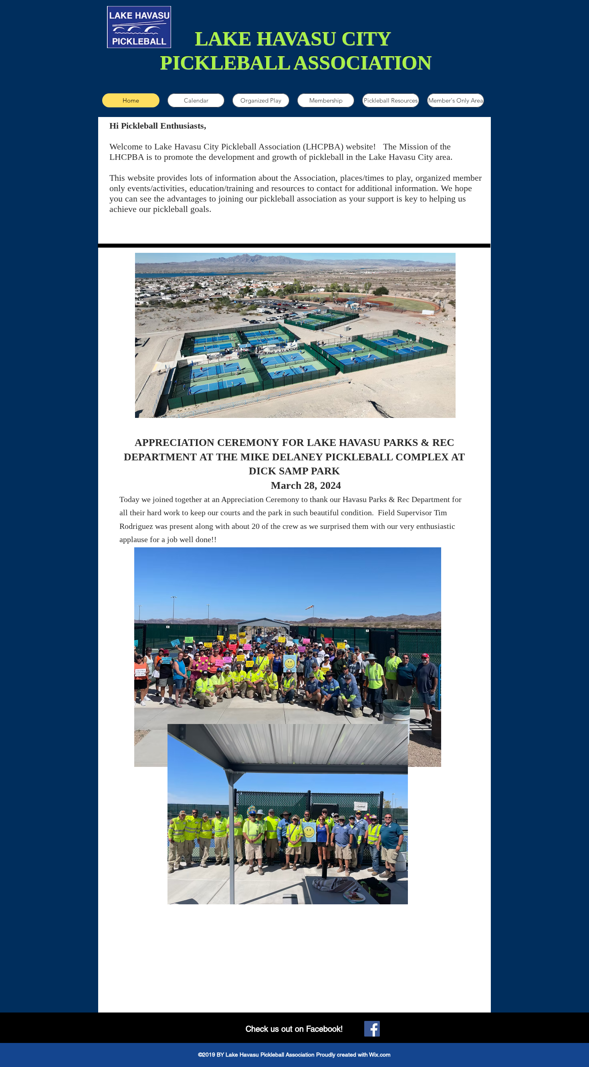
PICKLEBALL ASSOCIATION (296, 62)
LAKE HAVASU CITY (295, 38)
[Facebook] (372, 1029)
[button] (260, 100)
